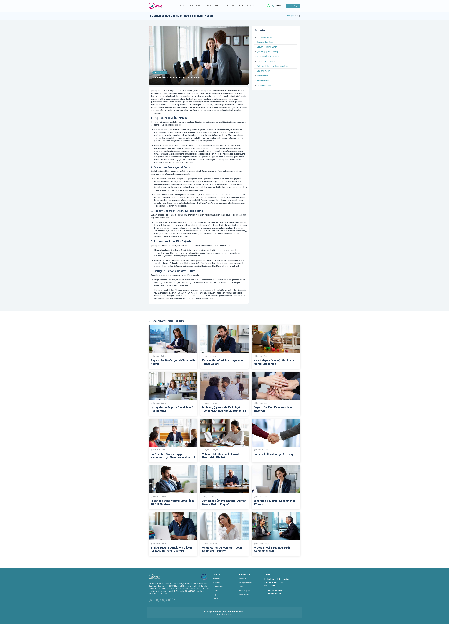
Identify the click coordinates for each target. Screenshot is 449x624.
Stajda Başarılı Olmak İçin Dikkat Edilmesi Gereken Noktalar (171, 549)
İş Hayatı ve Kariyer (264, 37)
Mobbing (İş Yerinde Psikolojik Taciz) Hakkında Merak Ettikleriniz (224, 409)
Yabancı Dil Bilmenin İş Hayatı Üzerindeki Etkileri (221, 455)
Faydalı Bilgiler (263, 80)
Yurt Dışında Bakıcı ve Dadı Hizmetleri (272, 66)
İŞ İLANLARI (230, 6)
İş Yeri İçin (242, 579)
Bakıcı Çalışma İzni (264, 76)
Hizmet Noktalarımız (265, 85)
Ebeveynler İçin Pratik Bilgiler (269, 56)
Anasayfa (290, 16)
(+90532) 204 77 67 (275, 593)
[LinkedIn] (168, 600)
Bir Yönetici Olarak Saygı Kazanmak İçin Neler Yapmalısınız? (173, 455)
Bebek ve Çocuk (244, 591)
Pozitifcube (229, 614)
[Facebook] (157, 600)
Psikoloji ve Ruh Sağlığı (266, 61)
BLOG (241, 6)
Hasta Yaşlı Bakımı (245, 583)
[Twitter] (151, 600)
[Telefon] (273, 6)
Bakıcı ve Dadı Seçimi (265, 42)
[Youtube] (174, 600)
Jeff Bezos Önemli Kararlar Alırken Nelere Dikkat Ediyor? (224, 502)
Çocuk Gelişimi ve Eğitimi (267, 47)
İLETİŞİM (251, 6)
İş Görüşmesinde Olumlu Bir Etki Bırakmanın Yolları (176, 77)
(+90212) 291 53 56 (275, 590)
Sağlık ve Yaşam (263, 71)
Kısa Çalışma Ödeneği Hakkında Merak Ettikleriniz (273, 362)
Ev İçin (241, 587)
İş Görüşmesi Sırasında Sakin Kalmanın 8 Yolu (272, 549)
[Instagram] (162, 600)
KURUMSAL (195, 6)
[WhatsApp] (268, 6)
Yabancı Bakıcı (244, 595)
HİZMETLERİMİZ (212, 6)
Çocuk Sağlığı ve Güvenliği (267, 52)
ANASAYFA (182, 6)
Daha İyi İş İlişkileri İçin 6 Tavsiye (274, 454)
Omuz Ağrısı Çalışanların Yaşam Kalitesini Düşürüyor (222, 549)
